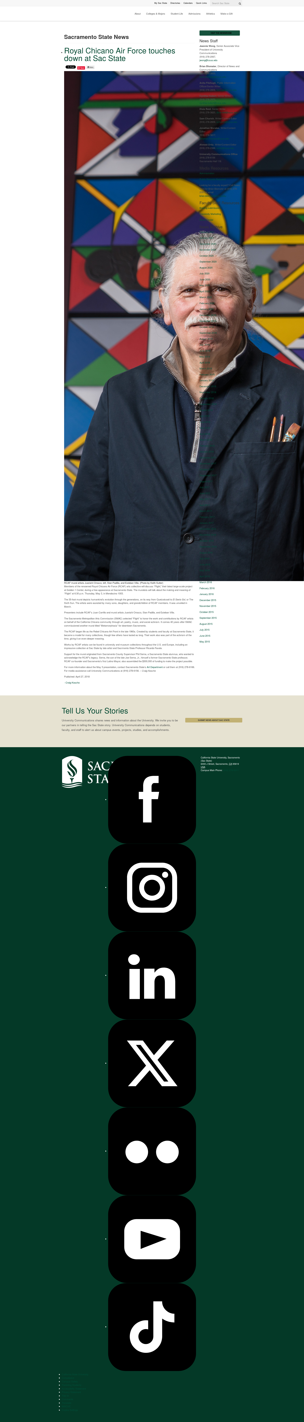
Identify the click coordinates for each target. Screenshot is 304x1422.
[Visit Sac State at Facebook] (152, 799)
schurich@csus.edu (226, 122)
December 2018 (208, 386)
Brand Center (206, 219)
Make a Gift (227, 13)
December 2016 (208, 528)
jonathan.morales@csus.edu (214, 138)
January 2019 (207, 380)
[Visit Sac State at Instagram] (152, 887)
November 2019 (208, 321)
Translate (66, 1402)
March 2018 (206, 439)
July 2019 (204, 344)
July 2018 (204, 416)
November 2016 (208, 534)
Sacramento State (80, 13)
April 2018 (205, 433)
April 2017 (205, 505)
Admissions (194, 13)
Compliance (68, 1377)
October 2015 (207, 612)
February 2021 (207, 232)
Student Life (177, 13)
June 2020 (205, 279)
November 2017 (208, 463)
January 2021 (207, 237)
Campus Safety (70, 1381)
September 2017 (208, 475)
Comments (67, 1399)
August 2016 (206, 552)
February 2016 (207, 588)
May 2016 (205, 570)
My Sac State (160, 3)
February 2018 (207, 445)
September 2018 (208, 404)
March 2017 (206, 511)
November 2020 (208, 249)
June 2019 (205, 350)
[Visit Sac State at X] (152, 1063)
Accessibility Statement (74, 1388)
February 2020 (207, 303)
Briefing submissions (210, 207)
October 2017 (207, 469)
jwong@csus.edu (208, 60)
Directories (175, 3)
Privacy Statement (71, 1392)
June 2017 (205, 493)
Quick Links (201, 3)
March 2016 (206, 582)
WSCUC (66, 1406)
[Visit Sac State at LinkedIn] (152, 975)
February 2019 (207, 374)
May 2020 (205, 285)
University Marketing (210, 213)
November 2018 (208, 392)
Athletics (210, 13)
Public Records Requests (213, 179)
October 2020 (207, 255)
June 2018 (205, 422)
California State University (75, 1374)
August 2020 (206, 267)
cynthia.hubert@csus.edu (213, 103)
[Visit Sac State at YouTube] (152, 1238)
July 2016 (204, 558)
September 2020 (208, 261)
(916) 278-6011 (231, 770)
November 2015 (208, 606)
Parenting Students (71, 1385)
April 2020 (205, 291)
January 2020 (207, 309)
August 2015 (206, 623)
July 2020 (204, 273)
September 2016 (208, 546)
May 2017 (205, 499)
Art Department (155, 667)
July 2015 (204, 629)
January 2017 (207, 522)
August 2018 (206, 410)
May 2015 (205, 641)
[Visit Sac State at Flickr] (152, 1151)
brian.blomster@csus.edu (213, 76)
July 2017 (204, 487)
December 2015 (208, 600)
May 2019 (205, 356)
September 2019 (208, 332)
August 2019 (206, 338)
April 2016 (205, 576)
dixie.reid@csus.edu (227, 112)
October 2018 (207, 398)
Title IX (65, 1395)
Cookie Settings (70, 1410)
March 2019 (206, 368)
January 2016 (207, 594)
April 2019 (205, 362)
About (138, 13)
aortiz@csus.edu (225, 148)
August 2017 (206, 481)
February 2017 (207, 517)
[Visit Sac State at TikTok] (152, 1326)
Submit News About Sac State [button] (214, 720)
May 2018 (205, 427)
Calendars (188, 3)
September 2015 (208, 617)
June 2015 (205, 635)
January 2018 (207, 451)
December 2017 (208, 457)
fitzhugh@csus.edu (226, 90)
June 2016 (205, 564)
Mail (91, 67)
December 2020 (208, 243)
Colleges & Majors (155, 13)
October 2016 (207, 540)
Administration (207, 173)
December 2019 (208, 315)
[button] (220, 33)
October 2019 (207, 327)
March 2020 (206, 297)
